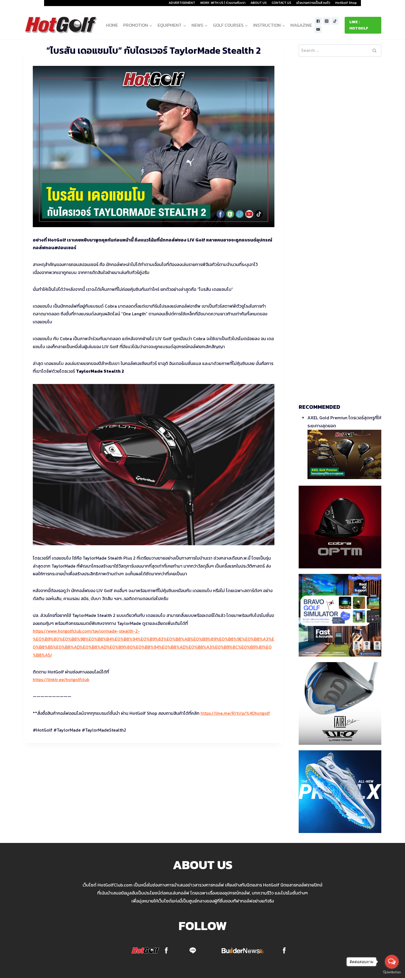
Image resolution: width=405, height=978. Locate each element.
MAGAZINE (301, 25)
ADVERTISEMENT (182, 2)
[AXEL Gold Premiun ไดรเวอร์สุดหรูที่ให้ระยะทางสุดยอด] (344, 454)
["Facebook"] (318, 21)
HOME (112, 25)
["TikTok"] (335, 21)
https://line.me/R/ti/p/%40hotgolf (235, 713)
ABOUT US (258, 2)
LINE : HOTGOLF (358, 25)
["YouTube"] (318, 29)
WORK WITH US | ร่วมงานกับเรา (222, 2)
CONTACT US (281, 2)
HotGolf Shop (346, 2)
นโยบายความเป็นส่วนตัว (313, 2)
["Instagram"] (326, 21)
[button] (150, 25)
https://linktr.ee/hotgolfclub (61, 679)
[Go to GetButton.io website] (392, 972)
